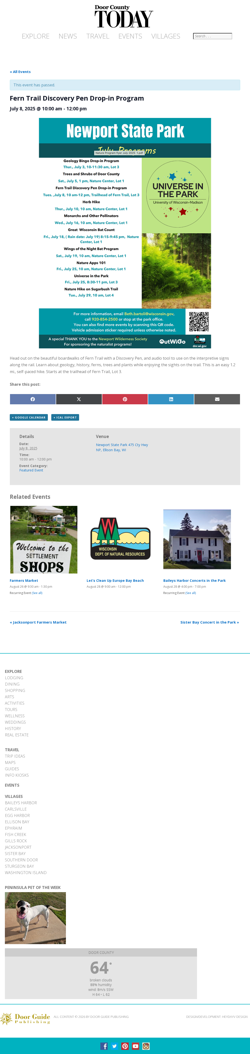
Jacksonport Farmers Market (38, 622)
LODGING (14, 677)
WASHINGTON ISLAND (26, 872)
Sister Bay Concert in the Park (209, 622)
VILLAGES (14, 796)
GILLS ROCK (16, 841)
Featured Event (31, 470)
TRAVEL (12, 749)
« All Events (20, 71)
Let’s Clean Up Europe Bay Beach (115, 580)
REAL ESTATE (17, 735)
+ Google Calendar (29, 417)
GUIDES (12, 769)
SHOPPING (15, 690)
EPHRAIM (13, 828)
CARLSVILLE (16, 809)
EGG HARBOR (17, 815)
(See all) (37, 593)
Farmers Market (24, 580)
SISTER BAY (15, 853)
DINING (12, 684)
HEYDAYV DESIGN (235, 1016)
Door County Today (125, 16)
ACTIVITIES (14, 703)
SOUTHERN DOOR (21, 860)
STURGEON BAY (19, 866)
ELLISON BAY (17, 821)
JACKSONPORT (18, 847)
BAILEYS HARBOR (21, 802)
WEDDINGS (15, 722)
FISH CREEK (15, 834)
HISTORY (13, 728)
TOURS (11, 709)
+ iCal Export (65, 417)
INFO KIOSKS (17, 775)
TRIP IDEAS (15, 756)
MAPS (10, 762)
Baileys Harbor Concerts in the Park (194, 580)
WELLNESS (15, 716)
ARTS (9, 696)
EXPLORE (13, 671)
